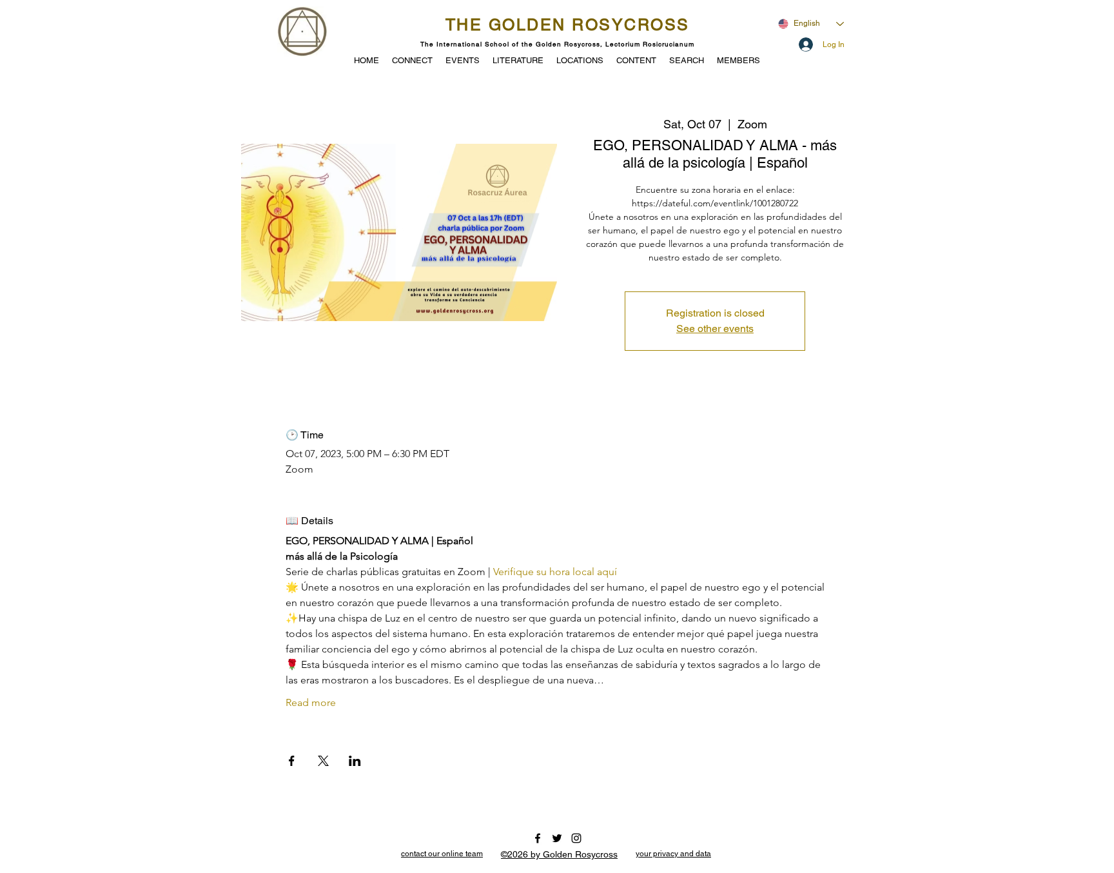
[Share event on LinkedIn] (355, 761)
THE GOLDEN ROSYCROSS (567, 24)
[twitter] (557, 838)
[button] (462, 59)
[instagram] (576, 838)
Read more (311, 702)
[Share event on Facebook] (292, 761)
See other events (715, 328)
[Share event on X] (323, 761)
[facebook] (537, 838)
